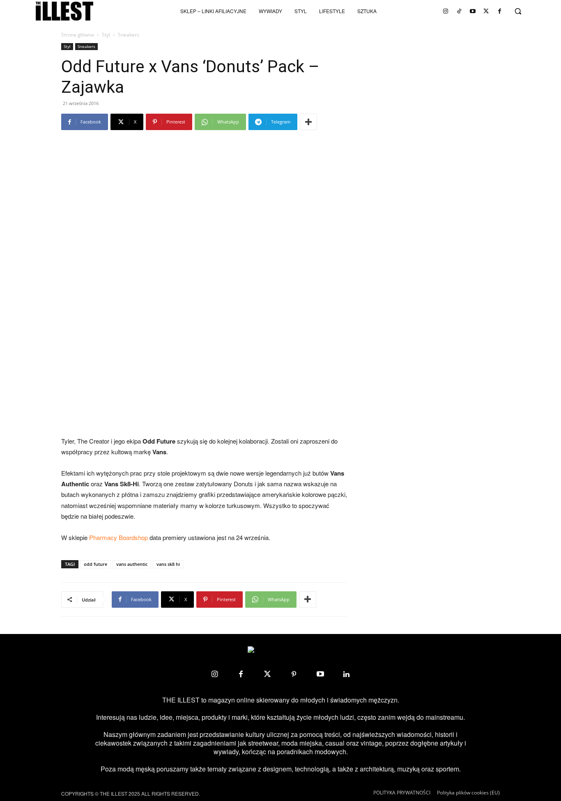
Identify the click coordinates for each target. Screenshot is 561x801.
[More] (308, 122)
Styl (106, 34)
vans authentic (131, 564)
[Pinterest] (293, 674)
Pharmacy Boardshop (118, 537)
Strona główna (77, 34)
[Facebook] (500, 11)
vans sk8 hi (168, 564)
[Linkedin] (346, 674)
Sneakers (86, 46)
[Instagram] (445, 11)
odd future (95, 564)
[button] (517, 11)
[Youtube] (472, 11)
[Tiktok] (459, 11)
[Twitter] (486, 11)
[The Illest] (64, 11)
